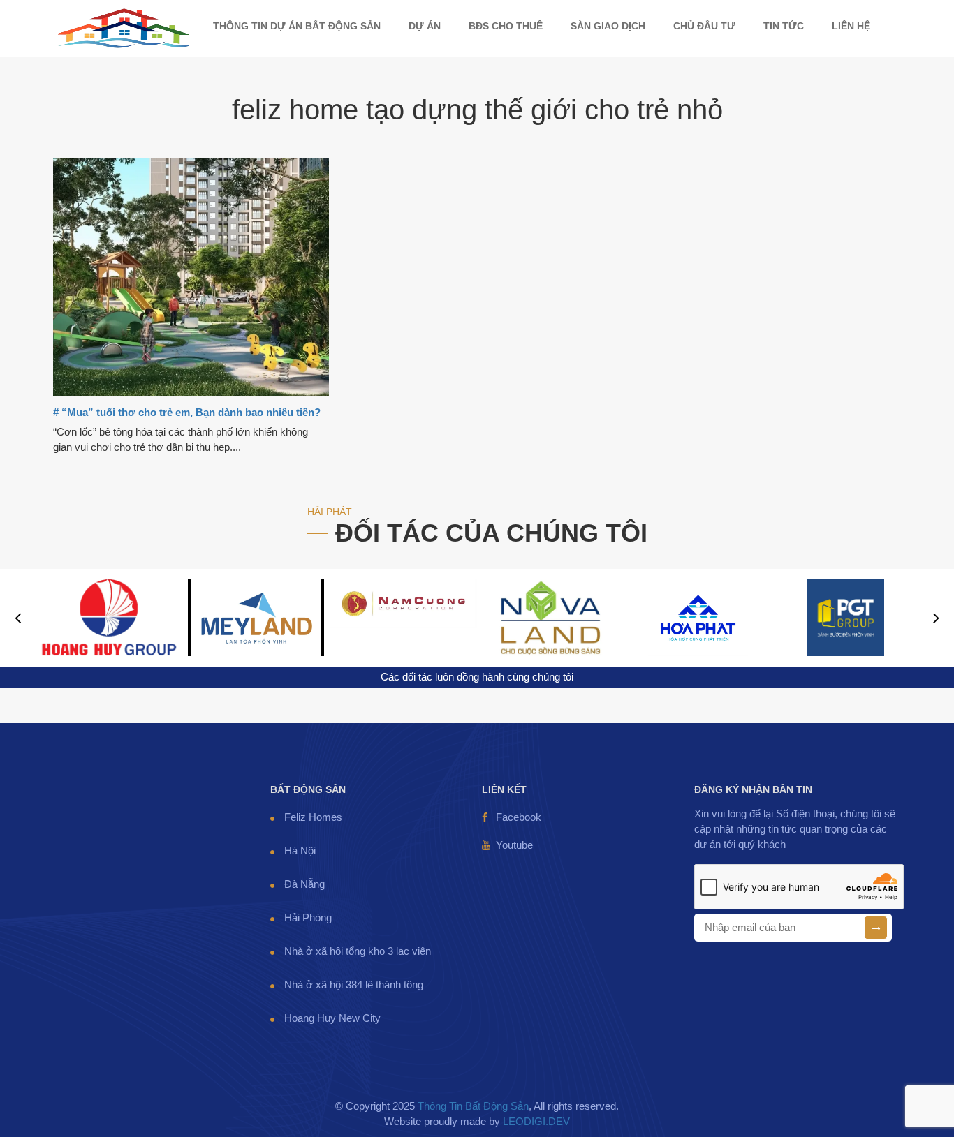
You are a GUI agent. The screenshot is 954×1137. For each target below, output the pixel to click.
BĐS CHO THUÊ (506, 25)
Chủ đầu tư (704, 25)
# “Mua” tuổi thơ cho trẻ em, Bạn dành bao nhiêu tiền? (187, 412)
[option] (108, 617)
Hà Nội (300, 850)
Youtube (514, 845)
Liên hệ (851, 25)
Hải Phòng (308, 917)
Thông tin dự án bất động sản (297, 25)
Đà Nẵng (304, 884)
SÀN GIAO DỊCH (608, 25)
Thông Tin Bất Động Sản (473, 1106)
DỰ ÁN (425, 25)
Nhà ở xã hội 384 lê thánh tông (353, 984)
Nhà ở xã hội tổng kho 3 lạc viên (357, 951)
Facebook (518, 817)
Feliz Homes (313, 817)
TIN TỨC (783, 25)
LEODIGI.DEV (536, 1121)
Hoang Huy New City (332, 1018)
